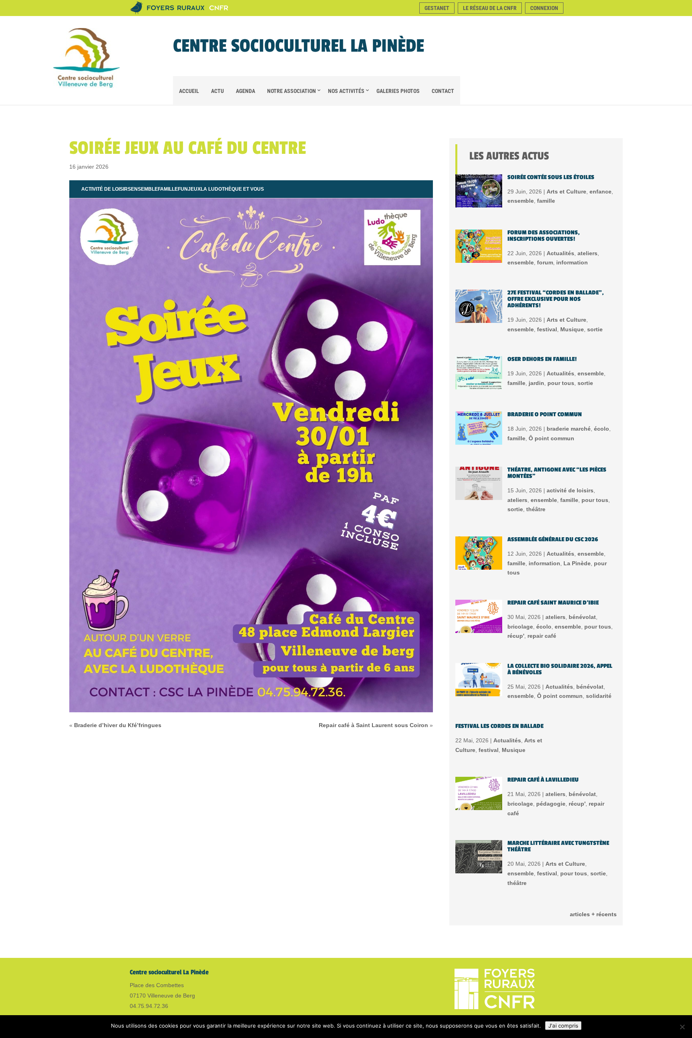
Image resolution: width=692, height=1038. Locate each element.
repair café (541, 636)
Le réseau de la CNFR (490, 8)
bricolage (520, 626)
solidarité (599, 696)
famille (168, 189)
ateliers (587, 253)
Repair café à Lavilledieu (543, 779)
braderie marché (569, 428)
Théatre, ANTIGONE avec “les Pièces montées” (556, 473)
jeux (194, 189)
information (572, 262)
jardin (536, 383)
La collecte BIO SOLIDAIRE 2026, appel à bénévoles (559, 669)
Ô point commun (551, 438)
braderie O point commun (544, 414)
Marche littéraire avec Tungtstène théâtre (558, 846)
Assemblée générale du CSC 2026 (552, 539)
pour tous (560, 383)
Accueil (189, 91)
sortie (595, 329)
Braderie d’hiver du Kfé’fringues (117, 725)
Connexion (544, 8)
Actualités (560, 253)
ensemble (144, 189)
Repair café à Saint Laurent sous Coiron (373, 725)
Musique (572, 329)
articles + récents (593, 914)
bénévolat (582, 617)
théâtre (535, 509)
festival (547, 329)
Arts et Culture (566, 191)
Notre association (291, 91)
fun (183, 189)
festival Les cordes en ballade (499, 726)
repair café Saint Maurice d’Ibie (553, 602)
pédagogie (550, 803)
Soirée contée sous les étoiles (550, 177)
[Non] (682, 1027)
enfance (600, 191)
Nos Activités (346, 91)
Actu (217, 91)
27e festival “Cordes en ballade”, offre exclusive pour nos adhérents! (555, 299)
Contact (443, 91)
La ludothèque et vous (232, 189)
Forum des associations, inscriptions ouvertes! (543, 235)
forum (545, 262)
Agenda (245, 91)
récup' (515, 636)
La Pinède (577, 563)
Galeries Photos (398, 91)
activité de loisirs (106, 189)
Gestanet (436, 8)
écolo (601, 428)
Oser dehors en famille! (542, 359)
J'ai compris (563, 1025)
